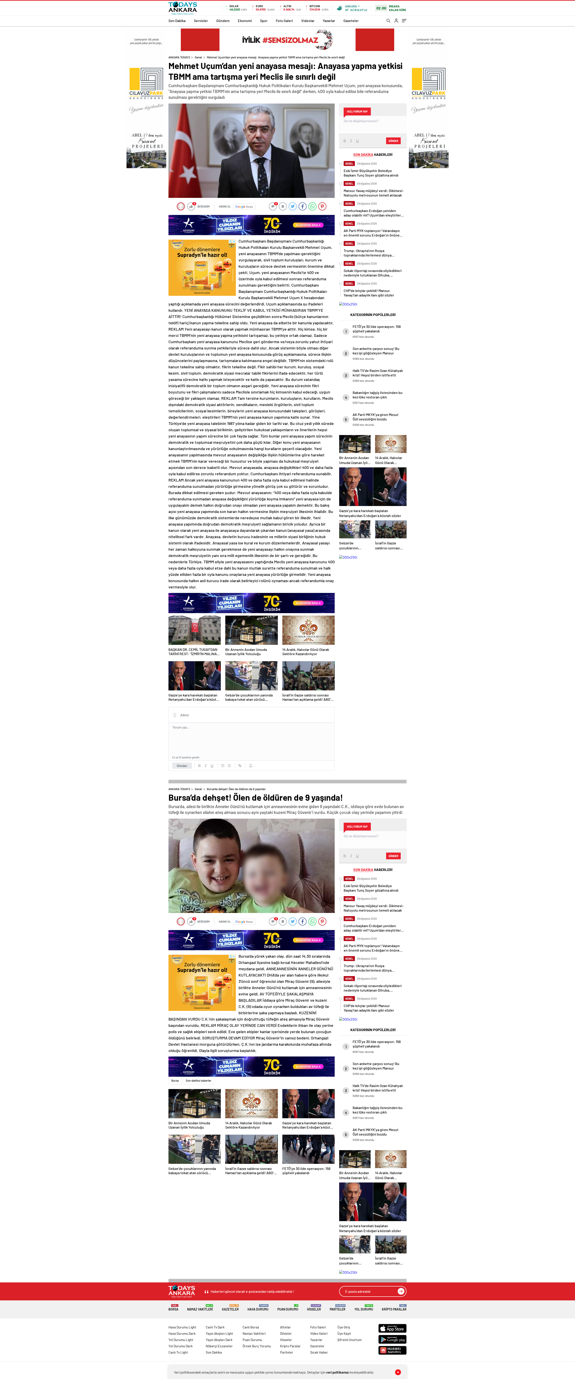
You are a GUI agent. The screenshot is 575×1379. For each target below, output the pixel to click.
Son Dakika (177, 20)
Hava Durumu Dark (182, 1333)
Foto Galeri (284, 20)
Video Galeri (318, 1333)
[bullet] (229, 765)
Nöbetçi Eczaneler (219, 1346)
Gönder (182, 766)
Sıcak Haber (319, 1352)
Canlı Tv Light (178, 1352)
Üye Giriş (343, 1327)
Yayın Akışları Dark (219, 1340)
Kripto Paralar (394, 1307)
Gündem (223, 20)
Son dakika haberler (198, 1080)
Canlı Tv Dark (215, 1327)
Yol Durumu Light (180, 1340)
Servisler (201, 20)
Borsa (173, 1307)
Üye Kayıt (344, 1333)
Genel (198, 57)
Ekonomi (245, 20)
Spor (264, 20)
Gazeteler (351, 20)
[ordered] (223, 765)
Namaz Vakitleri (200, 1307)
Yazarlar (329, 20)
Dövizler (286, 1333)
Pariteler (337, 1307)
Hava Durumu (258, 1307)
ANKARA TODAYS (179, 57)
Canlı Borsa (251, 1327)
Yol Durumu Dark (180, 1346)
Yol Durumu (363, 1307)
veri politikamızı (337, 1372)
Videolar (307, 20)
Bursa (175, 1080)
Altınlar (285, 1327)
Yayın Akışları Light (219, 1333)
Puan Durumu (287, 1307)
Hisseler (314, 1307)
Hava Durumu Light (182, 1327)
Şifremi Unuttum (349, 1340)
